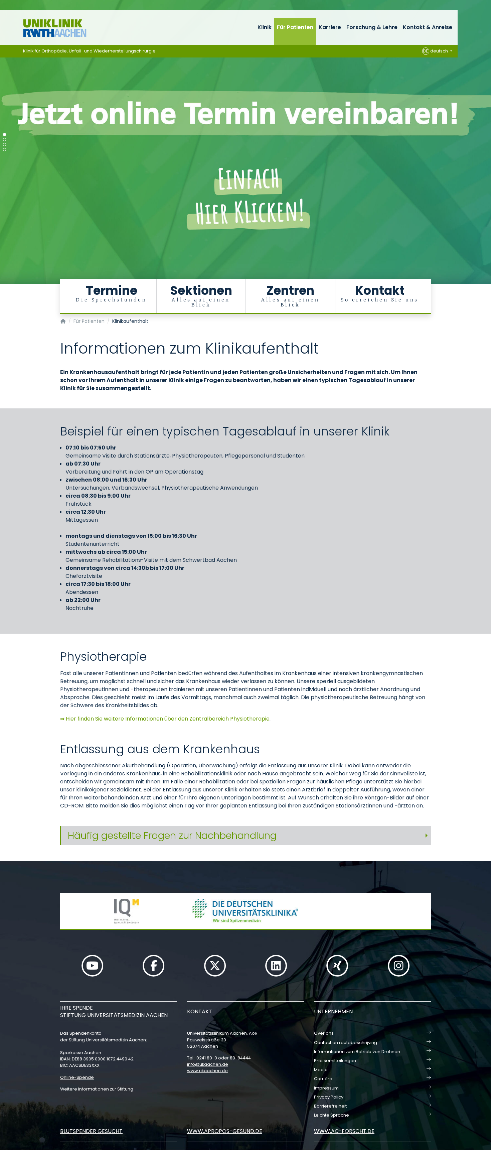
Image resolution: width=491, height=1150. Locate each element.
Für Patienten (295, 27)
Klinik (265, 27)
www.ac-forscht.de (344, 1131)
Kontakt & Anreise (427, 27)
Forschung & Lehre (371, 27)
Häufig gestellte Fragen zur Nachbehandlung (172, 835)
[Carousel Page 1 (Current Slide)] (4, 134)
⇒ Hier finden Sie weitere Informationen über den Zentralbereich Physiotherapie (165, 719)
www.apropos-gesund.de (224, 1131)
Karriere (330, 27)
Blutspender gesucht (91, 1131)
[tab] (245, 836)
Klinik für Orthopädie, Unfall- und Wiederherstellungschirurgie (89, 51)
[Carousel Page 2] (4, 139)
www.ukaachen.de (207, 1070)
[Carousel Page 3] (4, 144)
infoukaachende (207, 1064)
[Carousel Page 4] (4, 149)
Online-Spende (77, 1077)
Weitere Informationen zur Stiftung (96, 1089)
